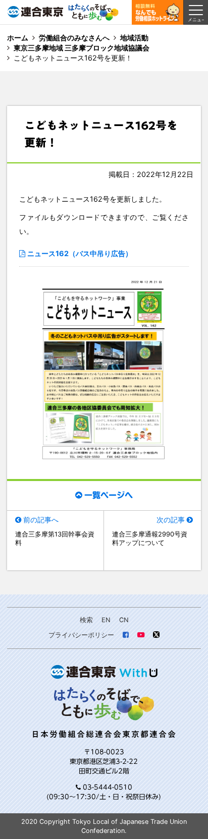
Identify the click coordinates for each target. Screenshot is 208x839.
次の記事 (171, 519)
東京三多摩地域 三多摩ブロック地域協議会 (81, 47)
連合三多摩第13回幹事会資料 (54, 538)
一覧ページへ (108, 495)
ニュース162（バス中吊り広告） (79, 253)
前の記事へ (41, 519)
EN (106, 620)
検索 (86, 620)
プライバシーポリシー (81, 635)
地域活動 (134, 37)
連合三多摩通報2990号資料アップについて (149, 538)
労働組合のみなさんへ (74, 37)
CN (124, 620)
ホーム (17, 37)
